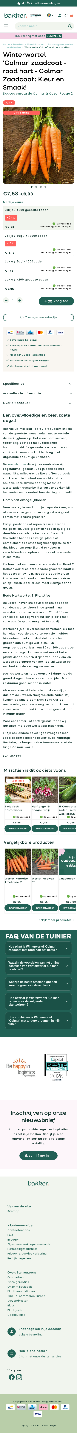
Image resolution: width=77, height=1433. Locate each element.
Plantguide (14, 1310)
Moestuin (18, 44)
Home (6, 44)
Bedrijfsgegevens (19, 1258)
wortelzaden (17, 464)
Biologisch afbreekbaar (13, 808)
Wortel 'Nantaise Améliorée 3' (16, 880)
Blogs (11, 1305)
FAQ (10, 1235)
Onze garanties (18, 1282)
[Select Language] (50, 16)
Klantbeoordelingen (21, 1291)
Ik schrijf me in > (38, 1156)
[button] (4, 26)
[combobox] (44, 26)
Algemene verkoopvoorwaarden (29, 1244)
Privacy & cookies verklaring (27, 1253)
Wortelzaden (14, 47)
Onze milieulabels (19, 1287)
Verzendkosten (17, 1301)
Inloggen (13, 1239)
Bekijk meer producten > (56, 920)
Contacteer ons (18, 1230)
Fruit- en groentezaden (60, 44)
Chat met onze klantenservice (40, 1356)
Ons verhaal (15, 1277)
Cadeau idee (16, 1315)
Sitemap (13, 1211)
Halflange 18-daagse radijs (41, 808)
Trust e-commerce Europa (26, 1296)
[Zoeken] (70, 26)
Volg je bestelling (31, 1334)
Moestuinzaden (35, 44)
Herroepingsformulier (22, 1249)
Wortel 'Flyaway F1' (43, 880)
